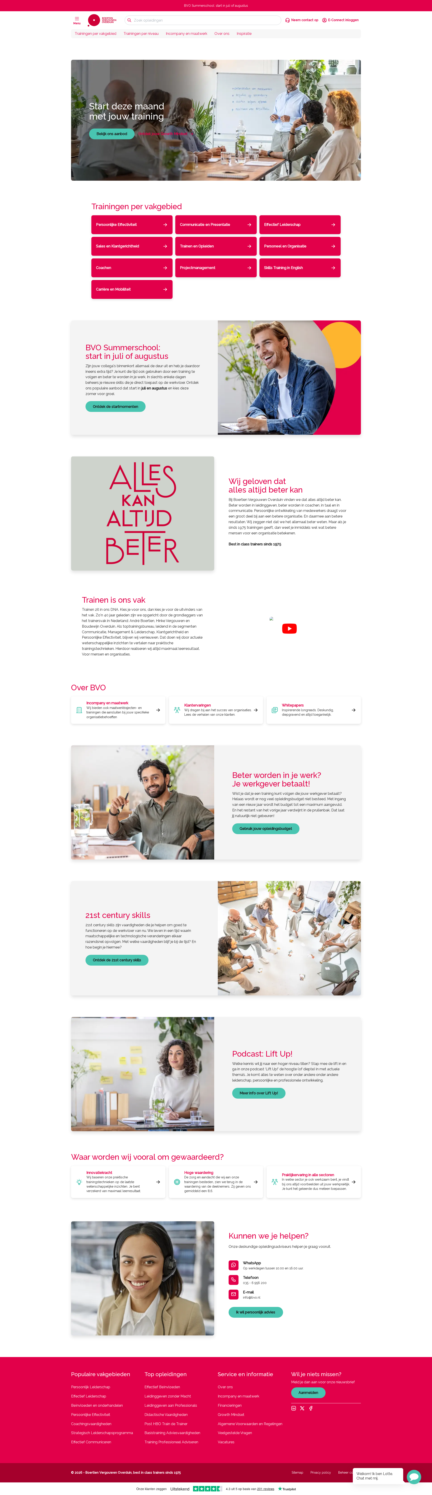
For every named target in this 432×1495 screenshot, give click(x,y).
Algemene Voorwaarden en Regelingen (250, 1424)
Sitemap (297, 1472)
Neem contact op (304, 20)
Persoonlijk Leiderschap (90, 1387)
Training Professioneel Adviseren (171, 1442)
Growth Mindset (231, 1415)
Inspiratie (244, 33)
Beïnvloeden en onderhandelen (97, 1405)
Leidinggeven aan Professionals (170, 1405)
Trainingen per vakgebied (95, 33)
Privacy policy (320, 1472)
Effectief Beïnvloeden (162, 1387)
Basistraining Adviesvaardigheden (172, 1433)
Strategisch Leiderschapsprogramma (102, 1433)
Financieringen (230, 1405)
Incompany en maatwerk (186, 33)
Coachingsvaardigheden (91, 1424)
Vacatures (226, 1442)
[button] (414, 1477)
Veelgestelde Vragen (235, 1433)
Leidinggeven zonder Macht (167, 1396)
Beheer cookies (349, 1472)
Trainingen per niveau (141, 33)
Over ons (222, 33)
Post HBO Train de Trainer (165, 1424)
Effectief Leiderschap (88, 1396)
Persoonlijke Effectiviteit (90, 1415)
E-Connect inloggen (343, 20)
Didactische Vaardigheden (166, 1415)
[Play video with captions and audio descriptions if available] (289, 628)
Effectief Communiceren (91, 1442)
